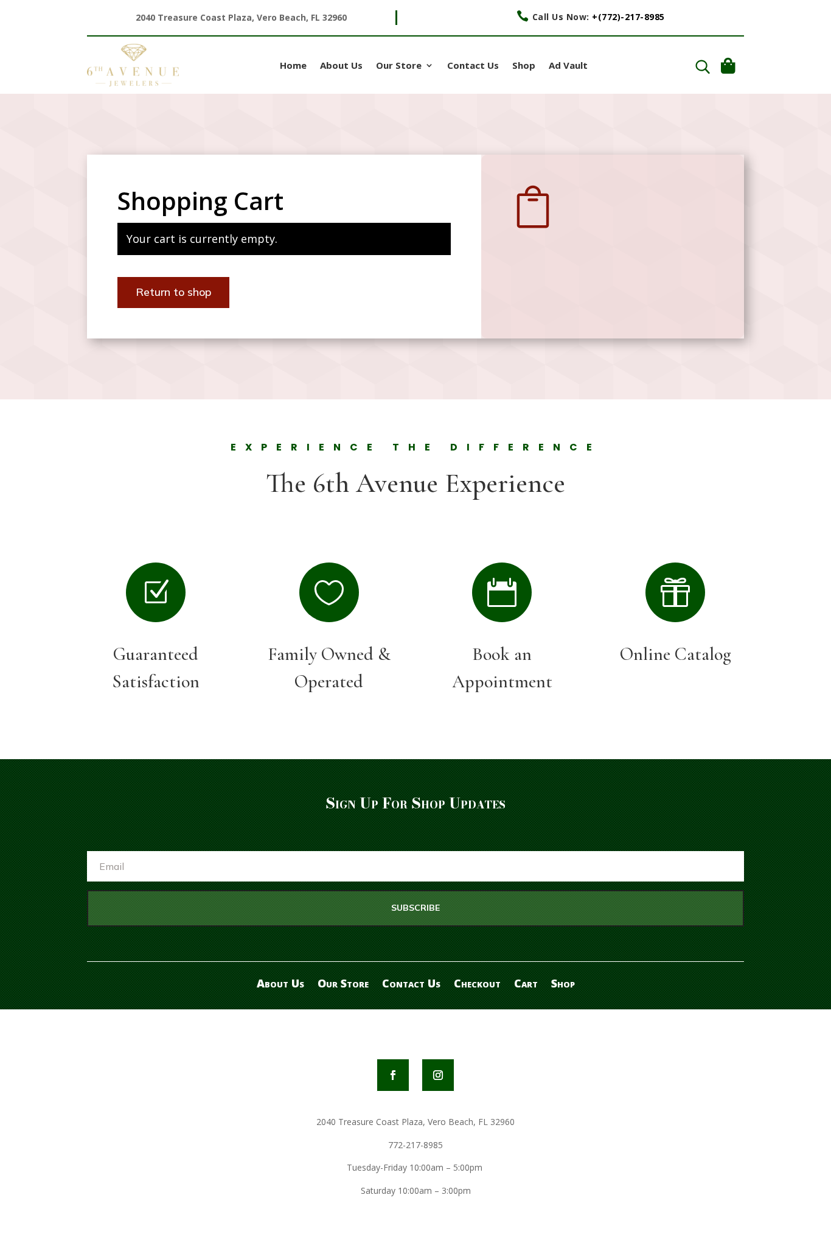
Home (293, 66)
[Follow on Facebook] (393, 1075)
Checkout (477, 981)
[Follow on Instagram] (438, 1075)
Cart (526, 981)
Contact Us (473, 66)
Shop (523, 66)
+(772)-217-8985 (628, 17)
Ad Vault (568, 66)
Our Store (399, 66)
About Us (341, 66)
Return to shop (173, 292)
